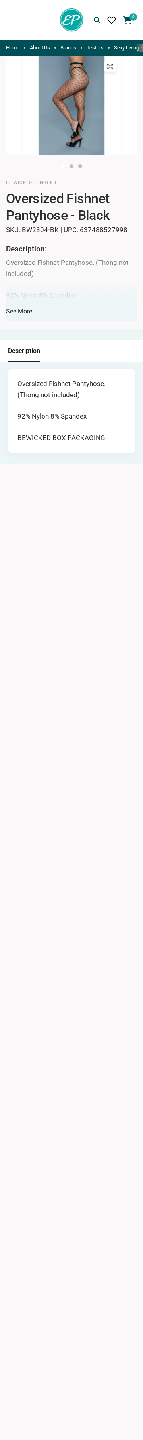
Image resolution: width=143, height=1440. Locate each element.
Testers (95, 48)
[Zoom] (110, 66)
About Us (40, 48)
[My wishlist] (111, 20)
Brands (68, 48)
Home (12, 48)
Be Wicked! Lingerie (32, 182)
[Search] (97, 20)
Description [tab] (24, 351)
